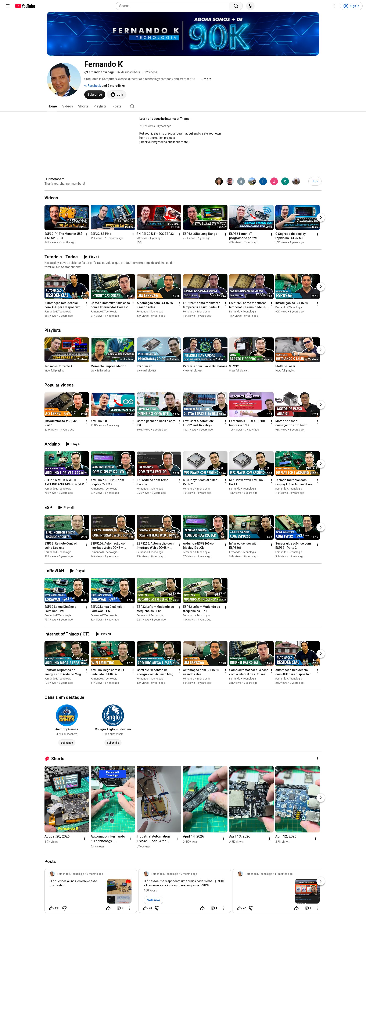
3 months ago (95, 873)
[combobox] (173, 5)
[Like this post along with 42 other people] (239, 908)
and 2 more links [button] (113, 85)
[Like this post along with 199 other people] (51, 908)
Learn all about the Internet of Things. (164, 118)
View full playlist (54, 370)
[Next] (320, 217)
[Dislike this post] (64, 908)
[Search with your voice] (250, 6)
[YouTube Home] (25, 6)
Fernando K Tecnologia (57, 311)
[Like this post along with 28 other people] (145, 908)
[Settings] (334, 5)
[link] (91, 892)
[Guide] (7, 5)
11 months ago (284, 873)
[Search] (236, 6)
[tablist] (183, 106)
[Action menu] (130, 908)
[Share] (108, 908)
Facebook (94, 85)
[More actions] (87, 234)
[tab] (52, 106)
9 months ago (189, 873)
